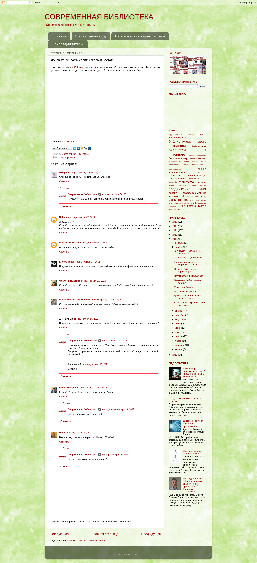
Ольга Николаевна (69, 281)
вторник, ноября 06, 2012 (90, 172)
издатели (191, 164)
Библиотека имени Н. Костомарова (79, 300)
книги (202, 168)
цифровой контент (196, 206)
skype (171, 135)
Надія (62, 433)
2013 (175, 235)
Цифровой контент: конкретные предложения (193, 423)
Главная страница (105, 534)
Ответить (64, 181)
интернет (201, 164)
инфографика (175, 169)
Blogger (134, 554)
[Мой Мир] (89, 148)
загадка (182, 164)
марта (178, 341)
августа (179, 319)
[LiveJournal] (86, 148)
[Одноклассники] (82, 148)
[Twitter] (75, 148)
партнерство (186, 181)
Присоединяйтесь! (68, 44)
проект (173, 192)
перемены (201, 182)
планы (171, 185)
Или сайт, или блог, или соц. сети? (193, 452)
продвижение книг (187, 189)
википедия (173, 161)
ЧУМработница (67, 172)
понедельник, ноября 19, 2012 (95, 387)
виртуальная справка (189, 161)
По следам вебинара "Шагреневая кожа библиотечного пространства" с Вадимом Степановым (194, 485)
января (179, 349)
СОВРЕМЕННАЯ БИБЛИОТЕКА (99, 17)
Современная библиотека (75, 154)
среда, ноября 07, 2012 (82, 217)
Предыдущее (151, 534)
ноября (179, 247)
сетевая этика (193, 197)
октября (179, 311)
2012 (175, 239)
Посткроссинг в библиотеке (188, 276)
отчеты (203, 179)
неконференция (196, 175)
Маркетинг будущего (185, 287)
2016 (175, 222)
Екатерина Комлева (70, 243)
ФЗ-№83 (180, 135)
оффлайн (173, 182)
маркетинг (70, 157)
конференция (177, 171)
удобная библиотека (184, 203)
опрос (183, 178)
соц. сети (183, 200)
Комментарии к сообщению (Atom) (87, 540)
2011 (175, 355)
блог (61, 157)
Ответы (66, 188)
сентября (180, 315)
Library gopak (66, 262)
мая (177, 332)
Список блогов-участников (188, 258)
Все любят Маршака (185, 291)
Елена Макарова (68, 387)
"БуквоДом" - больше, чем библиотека (188, 252)
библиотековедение (197, 155)
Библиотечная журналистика (140, 36)
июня (178, 328)
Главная (60, 36)
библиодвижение (177, 138)
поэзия (203, 185)
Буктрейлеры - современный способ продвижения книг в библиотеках (194, 372)
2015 (175, 226)
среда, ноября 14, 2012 (86, 319)
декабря (179, 243)
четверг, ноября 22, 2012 (79, 433)
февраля (180, 345)
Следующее (60, 534)
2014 (175, 230)
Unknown (64, 217)
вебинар (202, 158)
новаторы (174, 178)
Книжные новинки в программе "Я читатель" (188, 263)
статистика (194, 200)
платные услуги (187, 185)
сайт (182, 196)
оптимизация (193, 179)
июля (178, 324)
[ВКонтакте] (78, 148)
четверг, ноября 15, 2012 (95, 364)
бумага (193, 158)
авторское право (196, 134)
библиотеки (199, 146)
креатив (201, 171)
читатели (174, 209)
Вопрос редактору (91, 36)
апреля (179, 336)
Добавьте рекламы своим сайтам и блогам (187, 297)
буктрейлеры (182, 158)
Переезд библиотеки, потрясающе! (185, 270)
